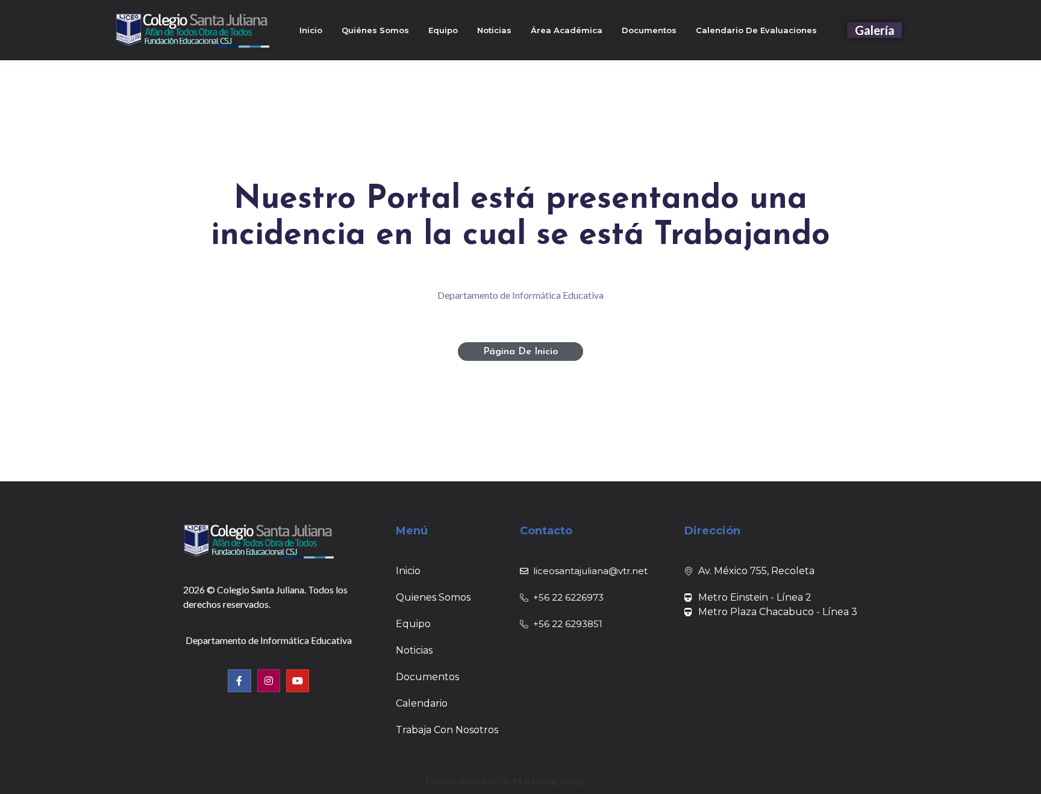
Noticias (494, 30)
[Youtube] (297, 680)
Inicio (310, 30)
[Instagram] (268, 680)
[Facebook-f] (239, 680)
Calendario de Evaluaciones (756, 30)
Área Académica (566, 30)
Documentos (649, 30)
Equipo (443, 30)
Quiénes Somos (375, 30)
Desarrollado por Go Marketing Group (506, 780)
